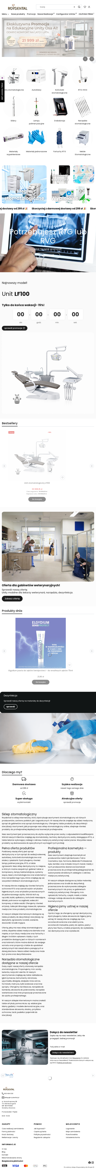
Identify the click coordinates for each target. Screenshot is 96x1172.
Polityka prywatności (42, 1134)
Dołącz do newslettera (63, 1052)
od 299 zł (24, 788)
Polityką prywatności (64, 1063)
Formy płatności (8, 1131)
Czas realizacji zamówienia (13, 1128)
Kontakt (5, 1155)
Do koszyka (37, 499)
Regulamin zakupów (42, 1137)
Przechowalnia (72, 1134)
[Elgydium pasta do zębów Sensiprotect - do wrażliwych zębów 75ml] (40, 643)
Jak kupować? (39, 1128)
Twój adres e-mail (57, 1047)
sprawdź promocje (13, 328)
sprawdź (48, 255)
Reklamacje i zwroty (10, 1137)
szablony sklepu (70, 1167)
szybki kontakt (24, 802)
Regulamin (77, 1058)
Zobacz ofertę (12, 598)
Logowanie (70, 1128)
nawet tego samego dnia (72, 788)
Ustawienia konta (73, 1137)
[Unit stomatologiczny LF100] (37, 455)
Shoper (90, 1167)
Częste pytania (40, 1131)
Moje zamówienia (73, 1131)
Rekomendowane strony (12, 1158)
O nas (4, 1149)
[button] (79, 7)
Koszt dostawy (8, 1134)
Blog (3, 1152)
